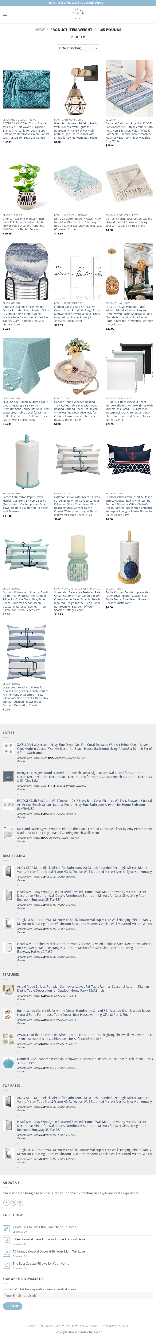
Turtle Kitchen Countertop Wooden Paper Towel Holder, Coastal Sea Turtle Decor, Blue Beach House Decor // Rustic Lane (128, 598)
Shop (40, 1326)
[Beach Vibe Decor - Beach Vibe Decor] (78, 14)
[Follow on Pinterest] (20, 1203)
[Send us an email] (13, 1203)
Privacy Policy (89, 1326)
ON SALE (124, 1326)
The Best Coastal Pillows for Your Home (41, 1263)
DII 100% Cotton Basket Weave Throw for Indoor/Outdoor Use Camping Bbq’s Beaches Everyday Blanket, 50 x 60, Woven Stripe (78, 224)
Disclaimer (109, 1326)
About (59, 1326)
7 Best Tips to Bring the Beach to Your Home (44, 1227)
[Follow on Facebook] (6, 1203)
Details (21, 761)
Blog (49, 1326)
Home (40, 29)
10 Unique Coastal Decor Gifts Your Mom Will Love (49, 1251)
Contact (72, 1326)
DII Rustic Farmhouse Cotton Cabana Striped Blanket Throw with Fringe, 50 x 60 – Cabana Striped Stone (129, 222)
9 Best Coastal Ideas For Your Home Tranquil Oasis (49, 1239)
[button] (5, 14)
